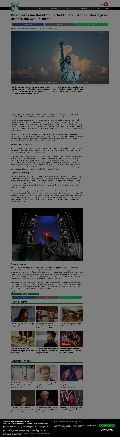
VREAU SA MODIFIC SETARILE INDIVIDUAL (107, 430)
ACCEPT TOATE (107, 425)
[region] (60, 428)
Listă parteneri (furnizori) (59, 428)
